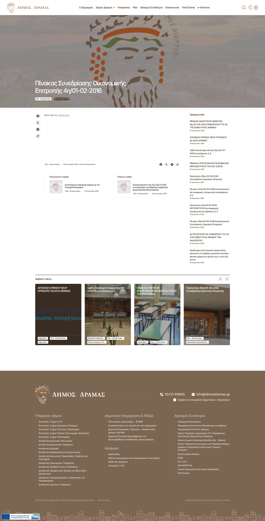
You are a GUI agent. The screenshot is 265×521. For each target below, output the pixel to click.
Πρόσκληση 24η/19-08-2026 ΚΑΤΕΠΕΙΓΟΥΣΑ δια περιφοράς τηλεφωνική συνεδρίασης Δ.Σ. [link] (204, 208)
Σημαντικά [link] (42, 342)
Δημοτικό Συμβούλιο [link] (95, 338)
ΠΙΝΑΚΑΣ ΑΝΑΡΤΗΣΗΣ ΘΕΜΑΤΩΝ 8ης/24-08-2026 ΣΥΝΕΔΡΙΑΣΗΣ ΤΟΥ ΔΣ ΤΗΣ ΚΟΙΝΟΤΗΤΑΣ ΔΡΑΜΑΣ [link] (209, 124)
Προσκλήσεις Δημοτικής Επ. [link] (197, 342)
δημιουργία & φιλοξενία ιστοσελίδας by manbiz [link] (208, 500)
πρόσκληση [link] (64, 115)
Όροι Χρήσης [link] (104, 500)
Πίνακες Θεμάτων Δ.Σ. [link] (96, 342)
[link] (28, 7)
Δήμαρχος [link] (42, 338)
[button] (220, 279)
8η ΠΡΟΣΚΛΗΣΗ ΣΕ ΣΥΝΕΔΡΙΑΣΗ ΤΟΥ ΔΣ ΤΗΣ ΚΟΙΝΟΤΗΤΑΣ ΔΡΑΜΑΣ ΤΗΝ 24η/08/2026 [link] (209, 237)
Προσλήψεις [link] (142, 342)
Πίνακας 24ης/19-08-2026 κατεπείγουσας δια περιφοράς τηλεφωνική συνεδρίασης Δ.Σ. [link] (209, 192)
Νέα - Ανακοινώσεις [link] (43, 99)
